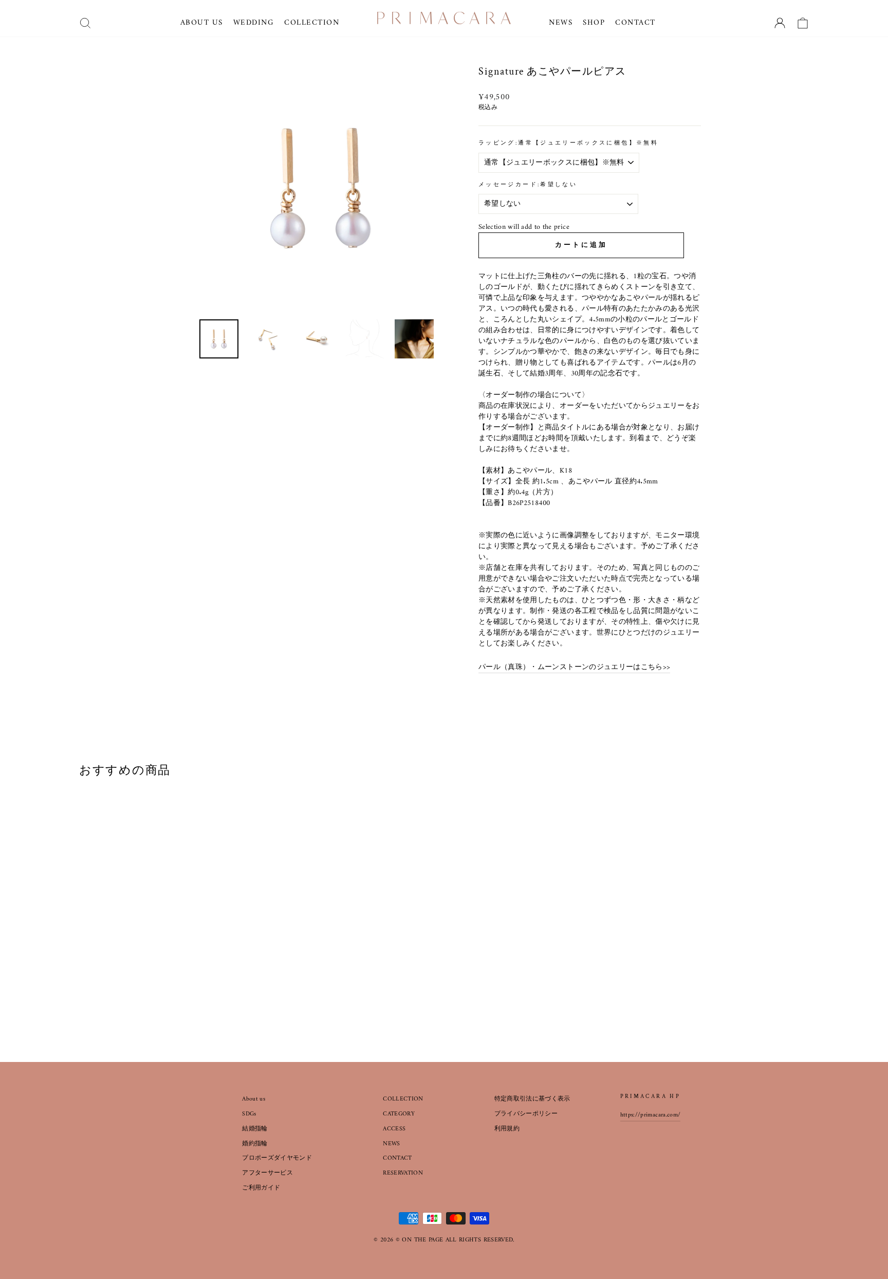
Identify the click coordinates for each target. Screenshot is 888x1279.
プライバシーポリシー (526, 1114)
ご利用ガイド (261, 1188)
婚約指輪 (254, 1144)
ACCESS (394, 1129)
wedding (253, 23)
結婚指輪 (254, 1129)
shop (594, 23)
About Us (201, 23)
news (560, 23)
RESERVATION (403, 1173)
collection (311, 23)
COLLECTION (403, 1099)
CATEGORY (399, 1114)
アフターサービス (267, 1173)
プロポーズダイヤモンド (277, 1158)
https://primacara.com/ (650, 1115)
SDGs (249, 1114)
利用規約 (507, 1129)
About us (253, 1099)
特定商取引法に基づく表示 (532, 1099)
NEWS (391, 1144)
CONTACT (397, 1158)
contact (635, 23)
